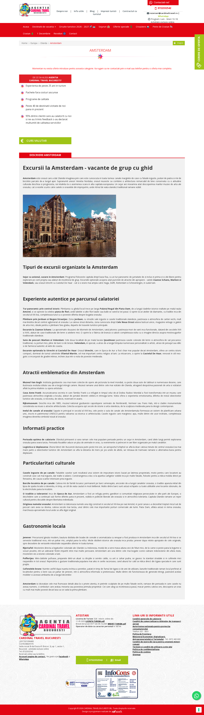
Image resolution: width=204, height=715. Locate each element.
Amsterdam (56, 43)
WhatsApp (163, 16)
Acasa (26, 26)
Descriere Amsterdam (45, 155)
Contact (73, 33)
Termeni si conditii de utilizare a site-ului (152, 647)
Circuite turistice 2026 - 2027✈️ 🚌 (77, 26)
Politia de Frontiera (142, 634)
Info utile (79, 11)
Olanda (43, 43)
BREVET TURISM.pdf (117, 624)
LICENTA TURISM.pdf (95, 621)
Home (24, 43)
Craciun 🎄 (28, 33)
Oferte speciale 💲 (123, 26)
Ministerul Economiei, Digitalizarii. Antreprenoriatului (149, 637)
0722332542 (96, 659)
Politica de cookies (142, 652)
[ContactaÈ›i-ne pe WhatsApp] (196, 695)
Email (118, 659)
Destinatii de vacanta (43, 26)
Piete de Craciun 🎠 (163, 26)
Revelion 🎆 (60, 33)
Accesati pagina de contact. (32, 656)
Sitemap (137, 654)
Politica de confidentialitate (146, 649)
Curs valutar (37, 140)
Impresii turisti (108, 11)
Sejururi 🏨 (104, 26)
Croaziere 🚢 (142, 26)
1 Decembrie (43, 33)
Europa (33, 43)
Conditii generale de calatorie (147, 619)
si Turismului (157, 639)
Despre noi (62, 11)
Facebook (63, 656)
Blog (92, 11)
